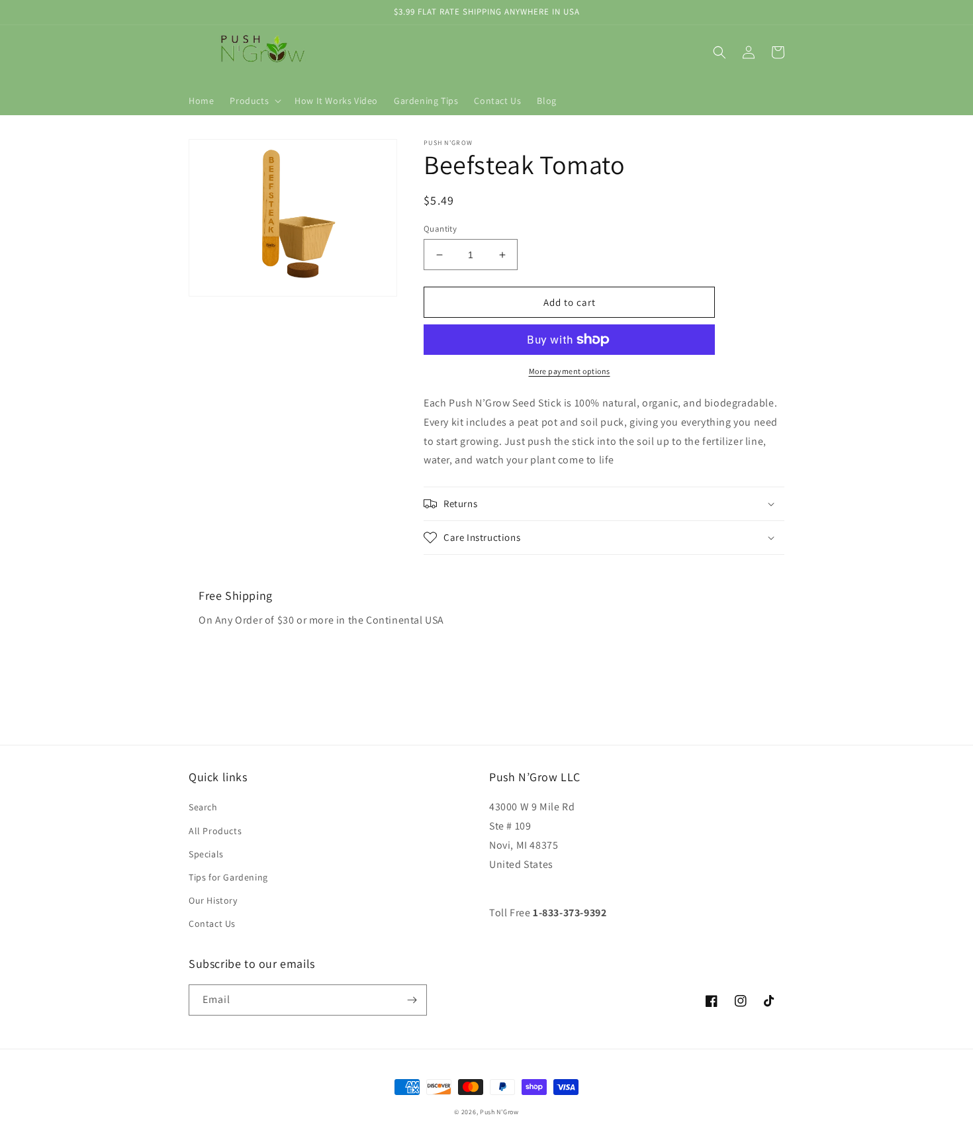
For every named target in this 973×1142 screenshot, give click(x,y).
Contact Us (212, 923)
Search (203, 807)
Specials (206, 854)
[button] (254, 101)
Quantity (440, 228)
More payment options (569, 371)
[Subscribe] (411, 1000)
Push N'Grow (499, 1112)
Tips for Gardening (228, 877)
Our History (213, 900)
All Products (215, 831)
